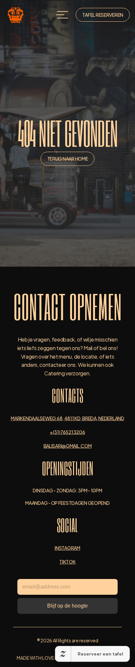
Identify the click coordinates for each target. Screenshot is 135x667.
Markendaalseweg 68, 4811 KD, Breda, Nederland (67, 418)
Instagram (67, 547)
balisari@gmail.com (68, 445)
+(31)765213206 (67, 431)
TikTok (67, 561)
